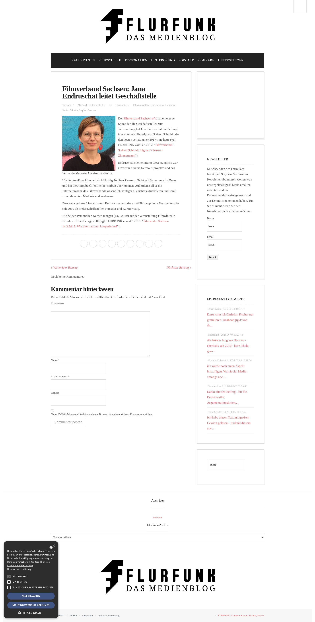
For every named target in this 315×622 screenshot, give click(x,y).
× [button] (53, 545)
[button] (9, 576)
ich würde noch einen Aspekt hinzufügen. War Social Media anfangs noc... (226, 371)
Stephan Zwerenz (87, 110)
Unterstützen (231, 60)
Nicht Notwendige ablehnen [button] (31, 605)
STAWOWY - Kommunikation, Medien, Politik (241, 615)
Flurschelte (110, 60)
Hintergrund (163, 60)
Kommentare (57, 303)
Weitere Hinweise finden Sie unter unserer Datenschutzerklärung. (28, 565)
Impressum (87, 615)
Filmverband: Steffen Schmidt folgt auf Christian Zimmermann (145, 150)
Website (55, 392)
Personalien (136, 60)
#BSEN (73, 615)
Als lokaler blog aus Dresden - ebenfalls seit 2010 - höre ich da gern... (227, 345)
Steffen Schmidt (70, 110)
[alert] (31, 579)
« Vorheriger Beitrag (64, 267)
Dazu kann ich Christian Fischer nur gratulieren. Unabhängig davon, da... (230, 320)
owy (69, 105)
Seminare (205, 60)
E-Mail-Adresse (60, 376)
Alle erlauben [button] (31, 596)
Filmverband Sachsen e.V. (145, 105)
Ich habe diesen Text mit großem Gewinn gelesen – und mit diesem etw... (228, 423)
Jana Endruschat (168, 105)
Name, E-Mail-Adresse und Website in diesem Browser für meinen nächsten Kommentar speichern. (102, 414)
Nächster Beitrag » (179, 267)
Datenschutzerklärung (109, 615)
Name (55, 360)
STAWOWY (59, 615)
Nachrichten (83, 60)
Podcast (186, 60)
